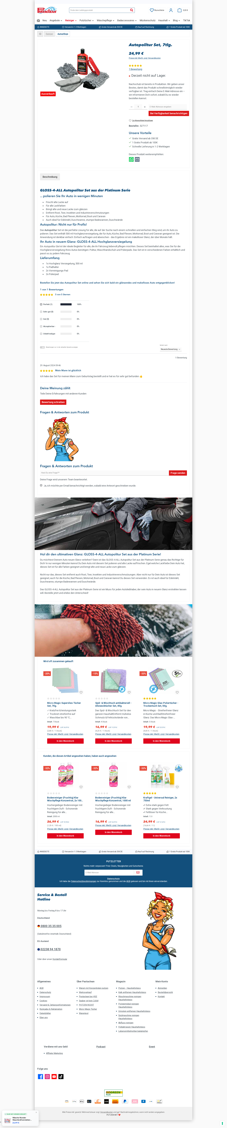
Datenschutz (45, 992)
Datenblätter (45, 1013)
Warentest (83, 1013)
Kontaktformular (60, 959)
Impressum (45, 996)
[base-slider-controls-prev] (46, 703)
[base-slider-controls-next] (181, 703)
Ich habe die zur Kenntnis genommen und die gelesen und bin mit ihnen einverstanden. (113, 881)
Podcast (100, 1046)
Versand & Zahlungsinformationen (55, 1005)
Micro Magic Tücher (88, 1009)
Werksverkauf (85, 992)
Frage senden (178, 473)
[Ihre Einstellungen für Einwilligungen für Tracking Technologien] (222, 1123)
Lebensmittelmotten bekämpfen (133, 1031)
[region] (81, 70)
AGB (128, 881)
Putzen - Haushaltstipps (129, 988)
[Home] (38, 20)
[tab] (50, 176)
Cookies (43, 1000)
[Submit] (138, 873)
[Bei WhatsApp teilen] (131, 159)
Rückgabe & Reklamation (51, 1009)
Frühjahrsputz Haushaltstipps (131, 1027)
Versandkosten (106, 1112)
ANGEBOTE (44, 27)
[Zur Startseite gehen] (47, 10)
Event (152, 1046)
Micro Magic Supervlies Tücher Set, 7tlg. (64, 704)
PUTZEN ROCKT (86, 1005)
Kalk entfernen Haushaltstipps (132, 992)
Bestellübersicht (165, 992)
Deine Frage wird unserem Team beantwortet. (63, 479)
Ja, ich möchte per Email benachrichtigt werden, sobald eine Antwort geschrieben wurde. (90, 485)
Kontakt (161, 996)
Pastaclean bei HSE (88, 996)
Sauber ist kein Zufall (88, 1000)
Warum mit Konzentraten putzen (93, 988)
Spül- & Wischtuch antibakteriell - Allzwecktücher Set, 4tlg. (113, 704)
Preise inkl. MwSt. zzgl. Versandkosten (145, 58)
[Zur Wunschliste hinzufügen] (81, 692)
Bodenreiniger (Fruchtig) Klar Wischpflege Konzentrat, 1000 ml (113, 799)
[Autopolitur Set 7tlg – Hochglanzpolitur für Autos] (81, 70)
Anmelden (162, 988)
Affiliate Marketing (54, 1053)
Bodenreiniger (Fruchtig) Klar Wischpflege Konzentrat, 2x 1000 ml (65, 799)
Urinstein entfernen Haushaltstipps (134, 1011)
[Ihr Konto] (171, 10)
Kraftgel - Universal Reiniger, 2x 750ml (160, 799)
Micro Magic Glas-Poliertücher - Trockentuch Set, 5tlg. (160, 704)
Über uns (44, 1017)
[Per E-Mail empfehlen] (137, 159)
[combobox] (99, 10)
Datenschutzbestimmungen (83, 881)
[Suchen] (132, 10)
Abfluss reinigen (125, 1023)
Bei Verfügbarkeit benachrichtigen (168, 113)
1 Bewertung (135, 69)
